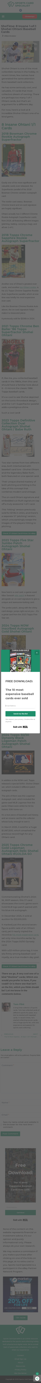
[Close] (37, 653)
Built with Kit (20, 727)
